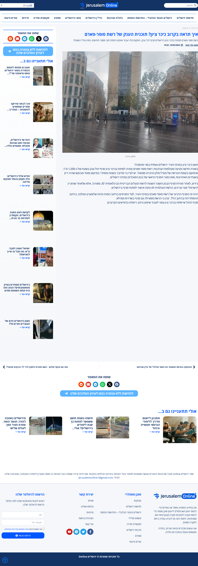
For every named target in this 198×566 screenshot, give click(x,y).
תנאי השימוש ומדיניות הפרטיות (17, 529)
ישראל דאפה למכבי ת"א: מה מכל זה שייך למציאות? (18, 251)
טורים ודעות (10, 18)
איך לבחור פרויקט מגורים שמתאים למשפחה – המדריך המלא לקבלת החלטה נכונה (18, 106)
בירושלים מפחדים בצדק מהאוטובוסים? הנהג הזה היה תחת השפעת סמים (16, 287)
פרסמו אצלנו (87, 506)
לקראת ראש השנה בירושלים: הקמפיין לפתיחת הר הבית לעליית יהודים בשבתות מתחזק (17, 215)
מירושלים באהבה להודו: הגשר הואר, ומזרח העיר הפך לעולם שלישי (14, 423)
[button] (17, 5)
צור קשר (89, 524)
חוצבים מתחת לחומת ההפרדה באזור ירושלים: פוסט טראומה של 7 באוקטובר (17, 70)
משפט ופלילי (135, 518)
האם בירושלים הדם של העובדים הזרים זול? (17, 322)
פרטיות (89, 512)
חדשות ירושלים (185, 18)
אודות (90, 500)
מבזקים (137, 500)
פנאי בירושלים (73, 18)
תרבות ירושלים (134, 529)
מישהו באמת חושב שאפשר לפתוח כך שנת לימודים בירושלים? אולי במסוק (81, 423)
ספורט (57, 18)
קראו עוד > (25, 76)
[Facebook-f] (90, 532)
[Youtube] (69, 532)
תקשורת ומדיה (41, 18)
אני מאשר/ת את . (23, 529)
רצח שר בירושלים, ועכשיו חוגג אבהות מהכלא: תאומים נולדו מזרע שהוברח (18, 142)
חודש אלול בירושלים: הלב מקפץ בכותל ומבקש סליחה (16, 179)
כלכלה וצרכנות (115, 18)
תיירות (25, 18)
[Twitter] (83, 532)
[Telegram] (76, 532)
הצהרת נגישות (86, 518)
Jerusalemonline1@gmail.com (96, 477)
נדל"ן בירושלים (94, 18)
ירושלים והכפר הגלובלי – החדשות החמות (149, 18)
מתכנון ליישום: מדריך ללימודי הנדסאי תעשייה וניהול (150, 423)
